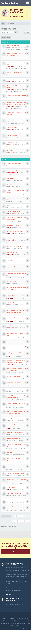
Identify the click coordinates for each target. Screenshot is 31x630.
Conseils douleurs (11, 127)
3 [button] (16, 520)
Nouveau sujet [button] (6, 37)
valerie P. (10, 337)
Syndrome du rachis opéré (14, 171)
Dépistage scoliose (11, 142)
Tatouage (9, 184)
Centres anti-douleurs (12, 281)
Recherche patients (12, 419)
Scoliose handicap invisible (14, 72)
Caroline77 (10, 510)
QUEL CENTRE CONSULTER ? (14, 493)
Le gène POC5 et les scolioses (14, 432)
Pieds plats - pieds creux (13, 225)
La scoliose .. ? (10, 150)
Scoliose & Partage (9, 3)
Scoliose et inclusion (12, 80)
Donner (15, 552)
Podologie (9, 260)
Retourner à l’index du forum (9, 526)
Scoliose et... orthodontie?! (14, 246)
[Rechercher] (15, 32)
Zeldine (10, 469)
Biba (9, 180)
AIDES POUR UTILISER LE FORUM (15, 120)
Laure (9, 248)
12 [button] (25, 520)
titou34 (10, 201)
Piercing (8, 205)
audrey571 (10, 448)
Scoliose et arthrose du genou (15, 390)
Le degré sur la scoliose (13, 438)
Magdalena (11, 420)
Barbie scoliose (10, 487)
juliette (10, 391)
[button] (28, 521)
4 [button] (18, 520)
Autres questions (8, 29)
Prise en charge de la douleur (14, 266)
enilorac (10, 378)
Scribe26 (10, 440)
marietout (10, 194)
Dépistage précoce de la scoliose (15, 341)
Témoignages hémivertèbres (14, 231)
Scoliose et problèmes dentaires (15, 473)
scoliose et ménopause (13, 376)
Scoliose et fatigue (11, 302)
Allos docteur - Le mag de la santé (16, 347)
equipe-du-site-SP (13, 172)
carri (9, 186)
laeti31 (9, 277)
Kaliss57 (10, 454)
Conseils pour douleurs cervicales (16, 95)
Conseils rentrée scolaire (13, 163)
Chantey (10, 372)
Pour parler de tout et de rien (15, 91)
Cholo (9, 386)
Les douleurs (10, 452)
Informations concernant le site (17, 123)
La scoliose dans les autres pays (15, 326)
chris (9, 213)
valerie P (10, 407)
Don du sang (10, 239)
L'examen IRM (10, 178)
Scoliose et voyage (11, 135)
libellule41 (10, 502)
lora (9, 207)
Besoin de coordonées (12, 501)
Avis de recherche (11, 252)
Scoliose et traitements (13, 211)
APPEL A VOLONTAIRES (12, 46)
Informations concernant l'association (19, 49)
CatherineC (11, 495)
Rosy (9, 428)
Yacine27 (10, 475)
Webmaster (11, 47)
